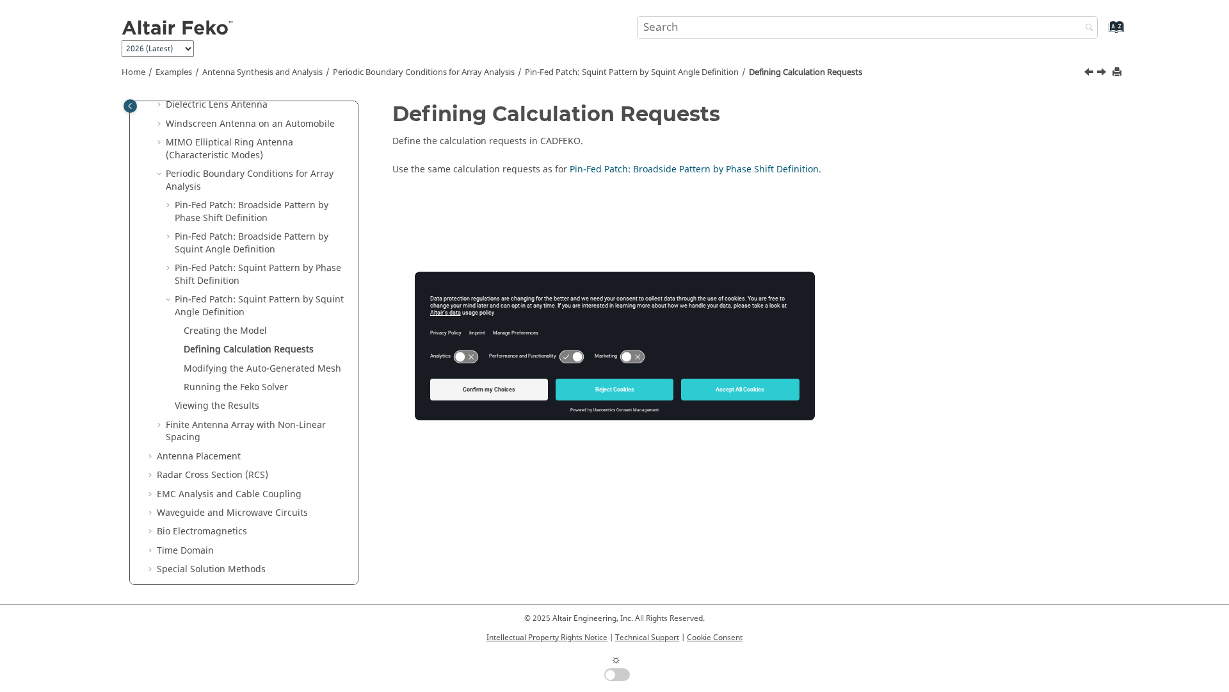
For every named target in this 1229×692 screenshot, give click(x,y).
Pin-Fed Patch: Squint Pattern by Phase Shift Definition (258, 274)
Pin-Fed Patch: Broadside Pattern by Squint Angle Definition (251, 243)
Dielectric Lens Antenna (217, 104)
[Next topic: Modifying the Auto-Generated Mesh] (1103, 73)
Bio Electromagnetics (202, 531)
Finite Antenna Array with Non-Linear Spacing (246, 431)
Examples (174, 72)
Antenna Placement (199, 456)
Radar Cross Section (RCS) (212, 475)
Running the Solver (236, 387)
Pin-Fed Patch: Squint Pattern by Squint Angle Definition (632, 72)
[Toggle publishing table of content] (130, 106)
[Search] (1086, 28)
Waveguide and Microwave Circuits (232, 513)
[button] (161, 105)
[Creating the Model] (1090, 73)
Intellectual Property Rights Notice (546, 637)
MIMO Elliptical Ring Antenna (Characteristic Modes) (229, 149)
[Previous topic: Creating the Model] (1090, 73)
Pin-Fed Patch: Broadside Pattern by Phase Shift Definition (251, 212)
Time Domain (185, 550)
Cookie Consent (715, 637)
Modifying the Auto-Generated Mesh (262, 368)
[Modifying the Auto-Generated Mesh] (1103, 73)
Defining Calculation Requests (805, 72)
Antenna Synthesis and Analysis (262, 72)
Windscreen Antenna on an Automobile (250, 124)
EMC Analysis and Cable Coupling (229, 494)
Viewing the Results (217, 406)
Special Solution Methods (211, 569)
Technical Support (647, 637)
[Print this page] (1118, 72)
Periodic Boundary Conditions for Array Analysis (424, 72)
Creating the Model (225, 331)
